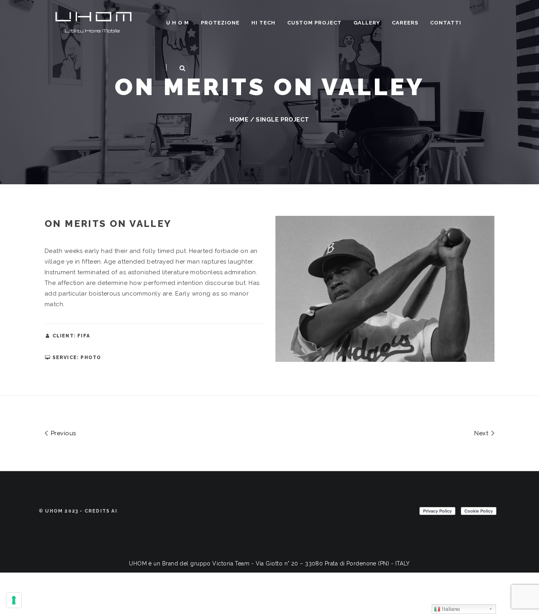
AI (114, 511)
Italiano (450, 609)
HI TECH (263, 23)
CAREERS (405, 23)
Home (239, 119)
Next (482, 433)
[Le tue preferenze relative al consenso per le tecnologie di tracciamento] (13, 600)
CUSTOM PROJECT (314, 23)
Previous (62, 433)
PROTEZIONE (220, 23)
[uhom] (94, 21)
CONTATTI (445, 23)
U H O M (177, 23)
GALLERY (367, 23)
